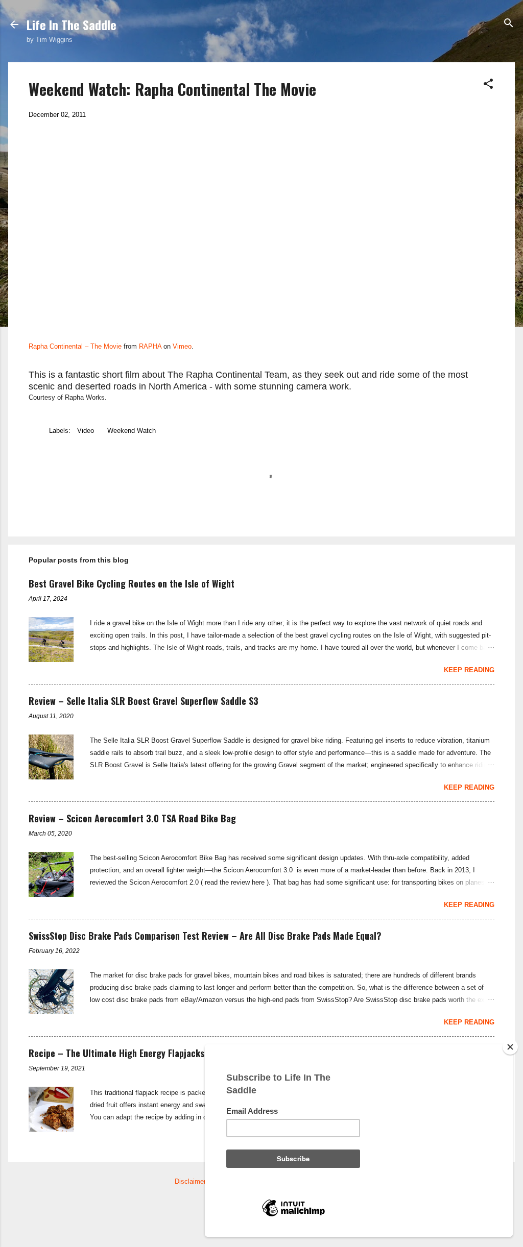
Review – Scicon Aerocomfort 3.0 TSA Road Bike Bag (132, 818)
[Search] (509, 23)
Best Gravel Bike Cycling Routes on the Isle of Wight (131, 583)
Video (85, 430)
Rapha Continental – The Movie (75, 346)
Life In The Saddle (71, 24)
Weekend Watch (131, 430)
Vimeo (182, 346)
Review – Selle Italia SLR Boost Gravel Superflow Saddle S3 (143, 700)
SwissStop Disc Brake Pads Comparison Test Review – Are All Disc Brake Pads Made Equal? (205, 935)
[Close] (510, 1047)
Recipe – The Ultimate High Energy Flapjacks (116, 1053)
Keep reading (469, 670)
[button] (488, 84)
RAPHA (150, 346)
